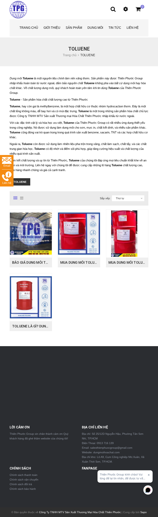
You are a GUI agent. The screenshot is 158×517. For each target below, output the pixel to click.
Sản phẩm (74, 27)
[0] (136, 10)
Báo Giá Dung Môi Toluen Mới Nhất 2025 (47, 262)
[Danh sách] (23, 198)
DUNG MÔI (95, 27)
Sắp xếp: (105, 198)
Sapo (143, 512)
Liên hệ (133, 27)
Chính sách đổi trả (21, 484)
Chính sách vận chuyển (24, 479)
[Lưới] (16, 198)
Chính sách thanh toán (23, 474)
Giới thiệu (52, 27)
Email (6, 165)
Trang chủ (28, 27)
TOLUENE (19, 181)
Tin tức (114, 27)
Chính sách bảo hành (23, 488)
